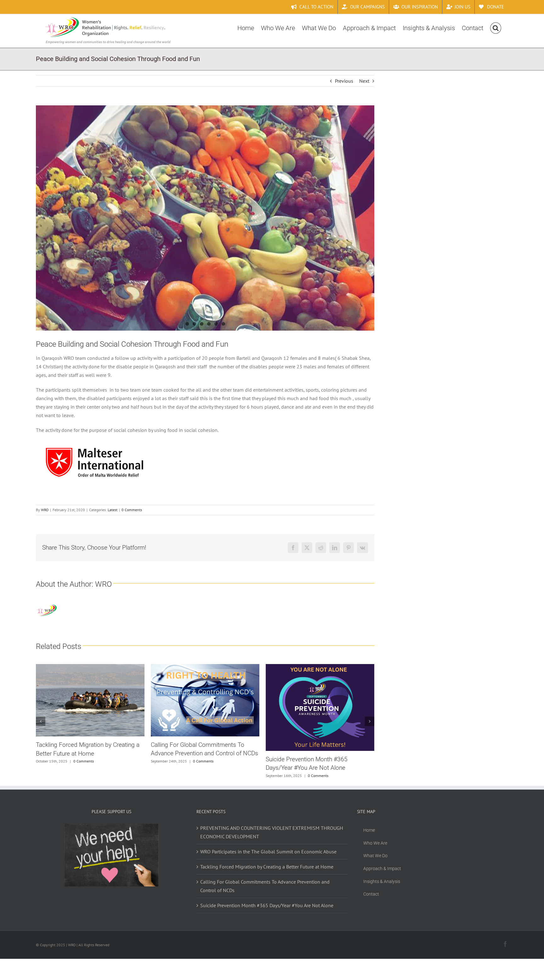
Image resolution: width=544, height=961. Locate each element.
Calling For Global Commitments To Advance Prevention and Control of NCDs (265, 890)
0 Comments (132, 509)
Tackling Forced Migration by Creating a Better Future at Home (266, 871)
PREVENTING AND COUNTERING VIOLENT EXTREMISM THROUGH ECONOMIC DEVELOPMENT (332, 765)
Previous (344, 81)
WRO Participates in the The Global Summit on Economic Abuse (268, 856)
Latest (112, 509)
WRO (44, 509)
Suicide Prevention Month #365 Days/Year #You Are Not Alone (266, 910)
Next (364, 81)
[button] (495, 27)
